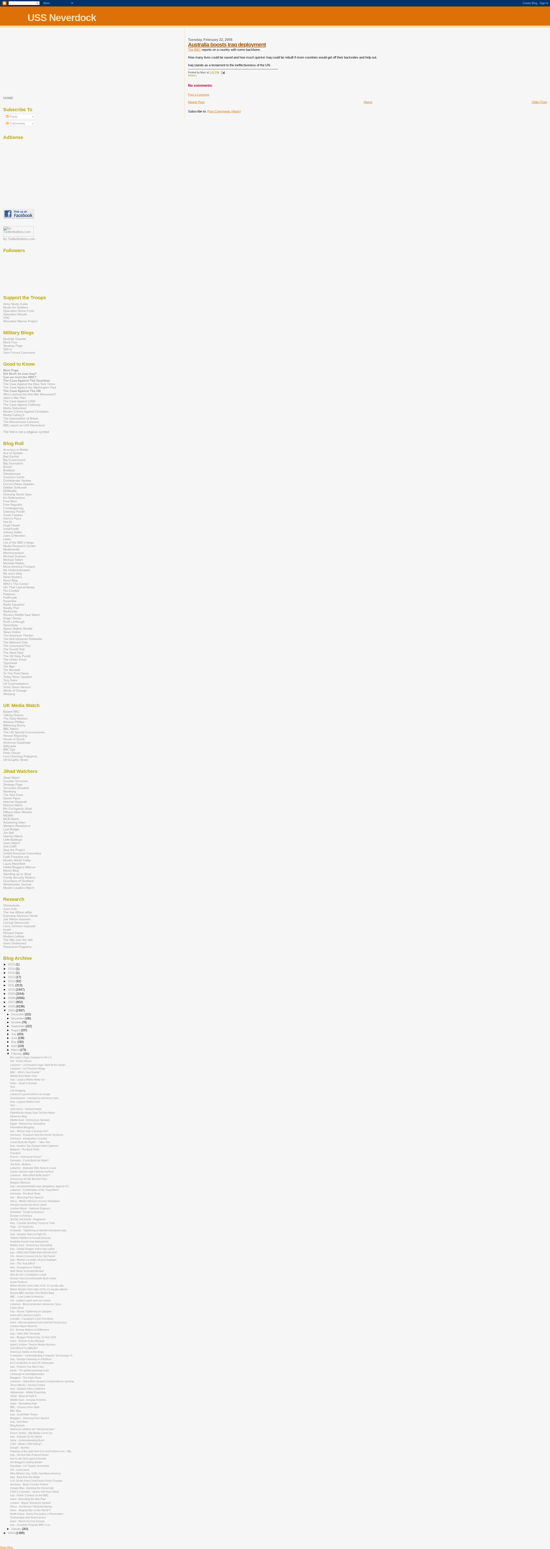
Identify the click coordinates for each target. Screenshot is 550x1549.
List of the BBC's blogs (18, 542)
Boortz (7, 467)
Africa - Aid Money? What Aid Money (31, 1506)
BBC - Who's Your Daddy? (25, 1072)
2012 (12, 981)
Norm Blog (10, 580)
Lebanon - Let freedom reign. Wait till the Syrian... (38, 1065)
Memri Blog (11, 870)
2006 (12, 1006)
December (18, 1014)
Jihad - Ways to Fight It (23, 1396)
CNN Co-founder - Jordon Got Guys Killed (34, 1491)
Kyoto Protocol (18, 1282)
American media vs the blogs (27, 1351)
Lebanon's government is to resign (30, 1094)
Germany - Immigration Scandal (28, 1138)
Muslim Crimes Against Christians (26, 411)
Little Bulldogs (12, 839)
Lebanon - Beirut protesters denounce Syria (35, 1304)
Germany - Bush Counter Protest (29, 1484)
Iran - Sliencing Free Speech (26, 1197)
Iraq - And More (19, 1421)
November (18, 1018)
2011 (11, 985)
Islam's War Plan (14, 397)
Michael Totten (13, 559)
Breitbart (9, 470)
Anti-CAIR (10, 846)
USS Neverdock (62, 17)
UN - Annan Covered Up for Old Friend (32, 1256)
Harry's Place (12, 518)
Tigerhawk (10, 663)
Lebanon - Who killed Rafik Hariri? (30, 1175)
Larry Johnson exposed (19, 926)
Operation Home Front (18, 311)
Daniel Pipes (11, 798)
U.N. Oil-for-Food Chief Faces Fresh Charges (36, 1480)
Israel (7, 929)
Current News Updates (18, 484)
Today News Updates (17, 676)
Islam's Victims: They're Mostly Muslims (32, 1344)
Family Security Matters (19, 877)
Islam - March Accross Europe (27, 1521)
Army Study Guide (15, 304)
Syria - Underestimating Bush (27, 1440)
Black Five (10, 342)
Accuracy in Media (15, 449)
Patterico (9, 594)
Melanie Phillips (13, 722)
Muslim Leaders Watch (18, 887)
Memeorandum (13, 553)
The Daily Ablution (15, 718)
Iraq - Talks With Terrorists (25, 1333)
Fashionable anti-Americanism (28, 1517)
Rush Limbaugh (14, 621)
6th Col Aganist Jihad (17, 808)
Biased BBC (11, 711)
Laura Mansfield (14, 863)
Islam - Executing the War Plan (28, 1499)
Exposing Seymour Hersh (20, 915)
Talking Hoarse (13, 715)
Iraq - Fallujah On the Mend (26, 1436)
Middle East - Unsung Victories (28, 1399)
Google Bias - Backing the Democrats (32, 1488)
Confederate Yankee (17, 480)
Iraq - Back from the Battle (25, 1477)
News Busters (12, 577)
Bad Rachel (11, 456)
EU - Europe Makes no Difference (29, 1329)
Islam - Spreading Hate (23, 1403)
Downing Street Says (17, 494)
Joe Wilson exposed (17, 919)
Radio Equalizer (14, 604)
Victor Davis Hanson (17, 687)
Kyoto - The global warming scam (29, 1370)
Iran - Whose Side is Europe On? (29, 1131)
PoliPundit (10, 597)
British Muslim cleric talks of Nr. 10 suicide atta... (38, 1285)
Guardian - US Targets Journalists (29, 1465)
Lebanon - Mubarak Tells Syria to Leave (33, 1168)
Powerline (10, 601)
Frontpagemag (13, 508)
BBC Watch (10, 729)
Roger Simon (12, 618)
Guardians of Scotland (18, 881)
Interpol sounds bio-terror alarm (28, 1204)
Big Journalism (13, 463)
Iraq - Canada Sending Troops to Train (32, 1223)
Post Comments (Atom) (224, 111)
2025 (12, 964)
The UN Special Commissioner (24, 732)
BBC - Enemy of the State (25, 1407)
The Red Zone (13, 795)
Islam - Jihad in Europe (23, 1083)
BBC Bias (15, 1410)
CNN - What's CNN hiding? (26, 1444)
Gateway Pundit (14, 511)
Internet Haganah (15, 801)
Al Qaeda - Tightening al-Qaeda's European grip (38, 1230)
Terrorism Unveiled (16, 788)
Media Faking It (13, 415)
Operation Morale (15, 314)
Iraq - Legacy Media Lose (25, 1101)
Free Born (10, 501)
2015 (12, 972)
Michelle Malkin (13, 563)
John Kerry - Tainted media (25, 1109)
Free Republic (12, 504)
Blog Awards (17, 1425)
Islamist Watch (13, 836)
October (16, 1022)
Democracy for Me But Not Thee (28, 1179)
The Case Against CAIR (19, 401)
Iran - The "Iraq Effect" (22, 1263)
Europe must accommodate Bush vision (33, 1278)
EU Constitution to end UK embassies (32, 1362)
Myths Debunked (14, 408)
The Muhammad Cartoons (21, 422)
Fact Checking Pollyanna (20, 756)
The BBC (194, 49)
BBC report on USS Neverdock (24, 425)
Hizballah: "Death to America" (27, 1212)
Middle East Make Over (23, 1075)
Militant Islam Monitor (17, 812)
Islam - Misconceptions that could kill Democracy (38, 1322)
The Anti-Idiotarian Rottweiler (23, 639)
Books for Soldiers (15, 307)
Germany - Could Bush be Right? (29, 1160)
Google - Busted (19, 1447)
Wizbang (9, 694)
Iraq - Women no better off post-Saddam (33, 1259)
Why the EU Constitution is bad (28, 1274)
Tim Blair (9, 666)
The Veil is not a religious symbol (26, 432)
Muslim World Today (17, 860)
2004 (12, 1533)
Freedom (15, 1153)
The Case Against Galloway (22, 404)
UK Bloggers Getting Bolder (26, 1462)
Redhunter (10, 611)
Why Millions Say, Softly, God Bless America (35, 1473)
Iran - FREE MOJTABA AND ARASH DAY (33, 1252)
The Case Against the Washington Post (29, 387)
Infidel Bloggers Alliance (19, 867)
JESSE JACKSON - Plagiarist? (28, 1219)
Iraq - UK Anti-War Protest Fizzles (29, 1455)
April (14, 1046)
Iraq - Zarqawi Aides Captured (27, 1388)
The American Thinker (18, 635)
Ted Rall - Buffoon (20, 1164)
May (14, 1041)
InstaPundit (10, 528)
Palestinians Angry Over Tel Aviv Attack (32, 1112)
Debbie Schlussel (15, 487)
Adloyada (9, 746)
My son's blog (12, 573)
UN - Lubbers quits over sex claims (30, 1300)
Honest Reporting (15, 735)
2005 (12, 1010)
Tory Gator (10, 680)
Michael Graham (14, 556)
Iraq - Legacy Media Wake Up (27, 1079)
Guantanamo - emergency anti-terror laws (34, 1098)
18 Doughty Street (15, 759)
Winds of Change (15, 690)
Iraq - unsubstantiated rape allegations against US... (40, 1186)
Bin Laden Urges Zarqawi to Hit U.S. (31, 1057)
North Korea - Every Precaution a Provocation (36, 1513)
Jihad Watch (11, 777)
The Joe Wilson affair (17, 912)
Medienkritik (11, 549)
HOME (8, 98)
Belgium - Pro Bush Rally (24, 1149)
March (15, 1049)
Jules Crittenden (14, 535)
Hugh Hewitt (11, 525)
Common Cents (13, 477)
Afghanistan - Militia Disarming (28, 1392)
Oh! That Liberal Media (19, 587)
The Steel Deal (13, 652)
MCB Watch (11, 819)
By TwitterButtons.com (19, 239)
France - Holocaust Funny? (26, 1156)
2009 (12, 993)
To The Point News (16, 673)
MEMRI (8, 815)
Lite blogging (17, 1090)
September (18, 1026)
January (16, 1529)
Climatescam (12, 473)
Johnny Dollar (12, 532)
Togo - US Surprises (22, 1226)
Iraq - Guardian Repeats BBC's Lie (30, 1524)
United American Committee (22, 853)
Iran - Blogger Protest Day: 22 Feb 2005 (33, 1337)
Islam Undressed (14, 943)
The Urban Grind (14, 659)
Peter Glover (11, 753)
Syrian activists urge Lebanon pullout (31, 1171)
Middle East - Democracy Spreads (30, 1120)
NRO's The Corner (16, 584)
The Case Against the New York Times (29, 384)
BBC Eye (9, 749)
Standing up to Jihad (17, 874)
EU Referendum (14, 497)
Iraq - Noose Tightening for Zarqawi (30, 1311)
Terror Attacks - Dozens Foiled (27, 1385)
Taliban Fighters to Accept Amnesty (30, 1237)
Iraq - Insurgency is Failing (25, 1267)
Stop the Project (14, 850)
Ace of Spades (13, 453)
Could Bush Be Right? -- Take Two (30, 1142)
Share (191, 75)
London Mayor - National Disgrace (30, 1208)
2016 (12, 968)
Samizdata (10, 625)
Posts (13, 116)
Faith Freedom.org (16, 857)
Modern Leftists (13, 936)
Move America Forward (19, 566)
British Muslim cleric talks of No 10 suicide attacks (39, 1289)
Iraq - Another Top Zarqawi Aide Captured (34, 1145)
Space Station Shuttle (17, 628)
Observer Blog (18, 1116)
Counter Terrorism (15, 781)
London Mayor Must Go (23, 1326)
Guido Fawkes (13, 515)
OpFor (7, 349)
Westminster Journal (17, 884)
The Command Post (17, 645)
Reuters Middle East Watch (21, 615)
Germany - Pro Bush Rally (25, 1193)
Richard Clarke (13, 933)
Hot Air (7, 522)
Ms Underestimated (16, 570)
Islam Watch (11, 843)
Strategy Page (13, 345)
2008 (12, 998)
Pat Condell (11, 590)
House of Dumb (13, 739)
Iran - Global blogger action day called (32, 1248)
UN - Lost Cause (19, 1469)
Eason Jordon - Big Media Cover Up (31, 1433)
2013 (12, 977)
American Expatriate (17, 742)
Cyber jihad (17, 1307)
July (14, 1034)
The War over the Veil (17, 940)
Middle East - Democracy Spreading (31, 1245)
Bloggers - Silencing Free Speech (29, 1418)
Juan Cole (10, 909)
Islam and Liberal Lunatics (25, 1315)
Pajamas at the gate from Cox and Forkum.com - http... (41, 1451)
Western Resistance (17, 826)
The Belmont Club (15, 642)
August (16, 1030)
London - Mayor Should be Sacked (30, 1502)
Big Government (14, 460)
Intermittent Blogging (22, 1127)
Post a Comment (198, 94)
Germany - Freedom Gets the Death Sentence (36, 1134)
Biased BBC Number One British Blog (32, 1293)
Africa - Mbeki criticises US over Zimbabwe (35, 1201)
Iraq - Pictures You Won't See (27, 1366)
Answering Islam (14, 822)
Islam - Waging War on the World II (30, 1510)
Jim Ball (8, 832)
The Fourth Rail (13, 649)
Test (12, 1086)
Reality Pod (11, 608)
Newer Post (196, 102)
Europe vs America (21, 1215)
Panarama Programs (17, 946)
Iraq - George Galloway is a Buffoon (31, 1359)
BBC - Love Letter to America (27, 1296)
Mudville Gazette (14, 339)
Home (368, 102)
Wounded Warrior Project (20, 321)
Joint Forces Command (19, 352)
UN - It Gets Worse (21, 1061)
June (14, 1038)
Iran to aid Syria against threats (28, 1458)
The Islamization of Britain (20, 418)
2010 (12, 989)
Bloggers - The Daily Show (25, 1377)
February (17, 1053)
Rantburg (9, 791)
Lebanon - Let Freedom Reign (27, 1068)
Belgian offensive (20, 1182)
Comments (17, 123)
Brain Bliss (6, 1547)
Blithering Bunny (14, 725)
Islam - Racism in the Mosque (27, 1340)
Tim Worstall (11, 670)
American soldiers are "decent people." (32, 1429)
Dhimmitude (11, 905)
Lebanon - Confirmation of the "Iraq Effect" (34, 1189)
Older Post (539, 102)
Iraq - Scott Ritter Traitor (24, 1414)
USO (6, 317)
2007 (12, 1002)
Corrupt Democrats (16, 922)
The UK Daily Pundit (17, 656)
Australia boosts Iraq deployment (227, 45)
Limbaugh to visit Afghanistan (27, 1374)
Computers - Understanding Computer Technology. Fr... (42, 1355)
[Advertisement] (30, 62)
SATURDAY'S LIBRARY (24, 1348)
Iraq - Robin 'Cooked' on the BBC (29, 1495)
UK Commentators (15, 683)
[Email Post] (222, 72)
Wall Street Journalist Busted (27, 1271)
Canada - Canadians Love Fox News (31, 1318)
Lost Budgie (11, 829)
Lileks (7, 539)
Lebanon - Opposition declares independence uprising (42, 1381)
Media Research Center (19, 546)
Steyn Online (12, 632)
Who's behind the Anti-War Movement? (29, 394)
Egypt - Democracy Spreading (27, 1123)
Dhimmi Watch (13, 805)
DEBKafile (10, 491)
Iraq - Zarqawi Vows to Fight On (28, 1234)
